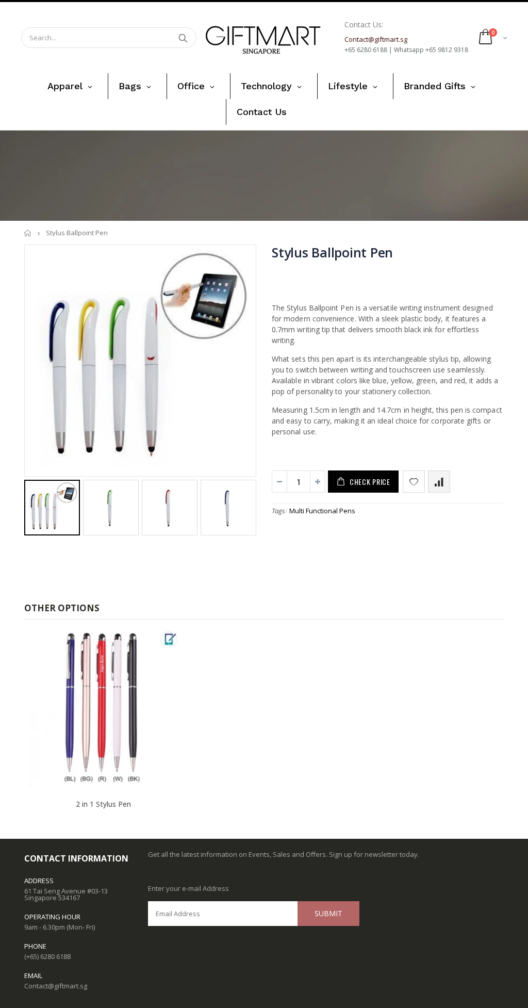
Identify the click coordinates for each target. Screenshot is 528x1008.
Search (183, 37)
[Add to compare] (439, 481)
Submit (328, 913)
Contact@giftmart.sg (55, 985)
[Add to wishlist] (414, 481)
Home (28, 233)
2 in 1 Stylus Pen (103, 804)
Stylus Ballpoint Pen (332, 252)
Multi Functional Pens (322, 510)
